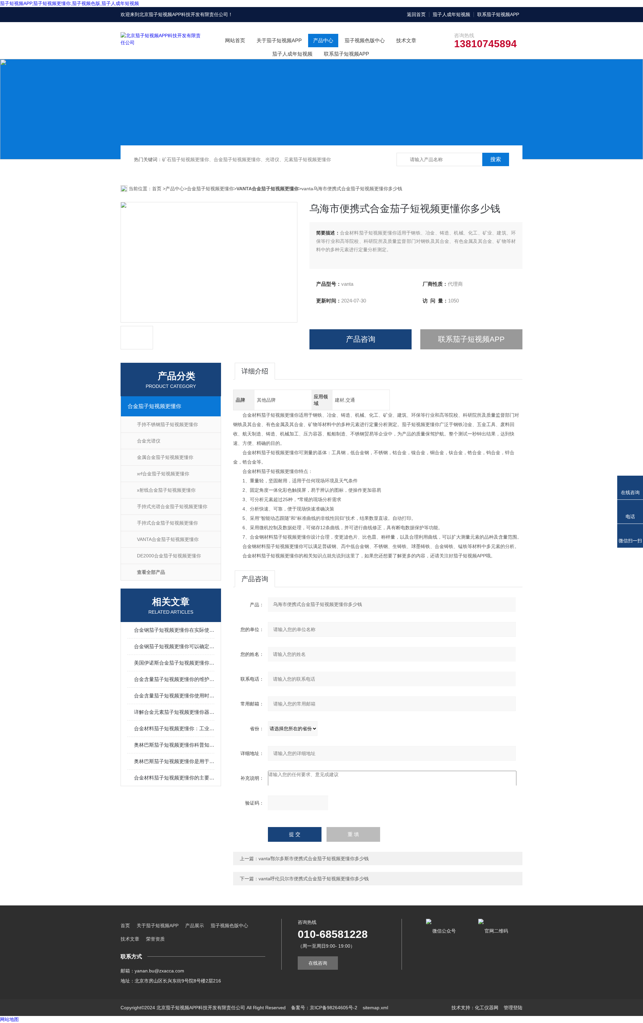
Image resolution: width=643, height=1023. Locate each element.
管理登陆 (513, 1007)
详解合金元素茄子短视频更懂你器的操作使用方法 (174, 712)
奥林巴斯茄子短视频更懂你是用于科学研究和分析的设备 (174, 761)
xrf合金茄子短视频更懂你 (163, 473)
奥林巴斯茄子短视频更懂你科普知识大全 (174, 745)
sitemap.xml (375, 1007)
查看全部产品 (151, 572)
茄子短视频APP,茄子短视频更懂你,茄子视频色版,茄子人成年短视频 (69, 3)
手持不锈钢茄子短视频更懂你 (167, 424)
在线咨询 (317, 963)
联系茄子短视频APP (498, 14)
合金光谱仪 (148, 441)
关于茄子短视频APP (279, 40)
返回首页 (416, 14)
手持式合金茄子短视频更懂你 (167, 523)
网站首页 (235, 40)
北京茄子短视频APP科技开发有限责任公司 (183, 14)
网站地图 (9, 1019)
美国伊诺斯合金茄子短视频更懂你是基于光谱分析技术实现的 (174, 663)
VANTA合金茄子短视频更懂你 (168, 539)
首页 (157, 188)
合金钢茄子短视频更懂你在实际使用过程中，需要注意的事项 (174, 630)
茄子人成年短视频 (451, 14)
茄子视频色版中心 (365, 40)
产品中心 (323, 40)
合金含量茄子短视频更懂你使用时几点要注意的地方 (174, 695)
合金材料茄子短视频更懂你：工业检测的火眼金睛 (174, 728)
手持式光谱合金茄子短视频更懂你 (172, 506)
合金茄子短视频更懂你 (210, 188)
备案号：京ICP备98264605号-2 (324, 1007)
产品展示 (194, 925)
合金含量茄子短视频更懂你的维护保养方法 (174, 679)
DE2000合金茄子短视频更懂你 (169, 555)
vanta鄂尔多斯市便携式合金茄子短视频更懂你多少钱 (314, 858)
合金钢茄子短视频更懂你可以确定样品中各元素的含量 (174, 646)
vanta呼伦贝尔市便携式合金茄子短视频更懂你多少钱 (314, 878)
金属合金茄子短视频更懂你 (165, 457)
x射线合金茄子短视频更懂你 (166, 490)
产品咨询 (360, 339)
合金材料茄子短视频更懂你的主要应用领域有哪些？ (174, 777)
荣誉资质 (155, 939)
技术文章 (406, 40)
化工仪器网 (486, 1007)
